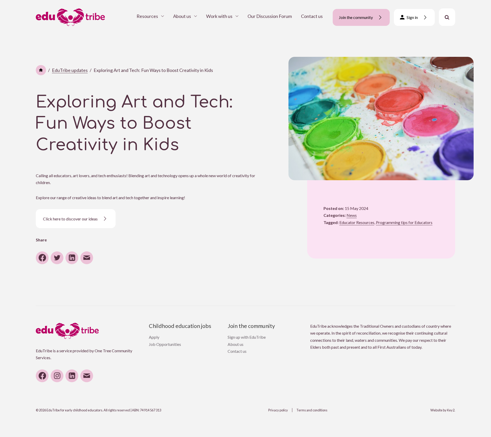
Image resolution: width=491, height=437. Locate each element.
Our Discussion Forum (270, 16)
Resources (147, 16)
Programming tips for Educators (404, 222)
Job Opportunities (165, 344)
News (352, 215)
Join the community (251, 326)
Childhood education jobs (180, 326)
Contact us (312, 16)
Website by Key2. (442, 410)
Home (41, 70)
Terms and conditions (311, 410)
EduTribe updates (70, 70)
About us (182, 16)
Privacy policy (278, 410)
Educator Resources (356, 222)
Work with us (219, 16)
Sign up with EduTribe (247, 337)
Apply (154, 337)
